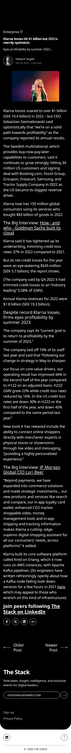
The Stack (40, 749)
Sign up (8, 712)
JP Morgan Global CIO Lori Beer (31, 469)
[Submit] (64, 695)
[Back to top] (64, 737)
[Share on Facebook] (6, 621)
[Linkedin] (6, 737)
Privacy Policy (12, 718)
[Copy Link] (32, 621)
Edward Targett (25, 59)
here (61, 586)
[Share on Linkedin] (24, 621)
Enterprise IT (13, 32)
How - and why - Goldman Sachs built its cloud (32, 228)
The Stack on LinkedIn (31, 609)
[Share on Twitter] (15, 621)
